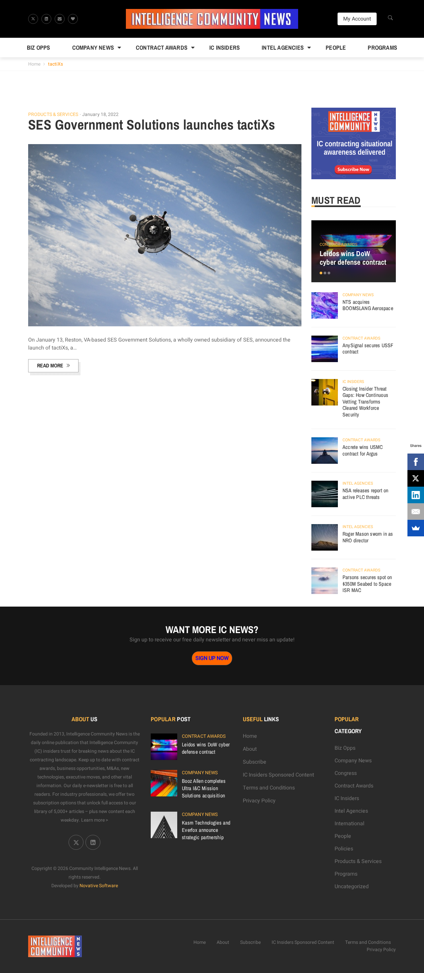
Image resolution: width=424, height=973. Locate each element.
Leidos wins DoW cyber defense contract (353, 257)
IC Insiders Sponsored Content (278, 775)
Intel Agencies (283, 47)
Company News (93, 47)
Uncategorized (352, 887)
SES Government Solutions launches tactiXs (151, 124)
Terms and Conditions (269, 788)
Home (34, 64)
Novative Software (99, 885)
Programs (382, 47)
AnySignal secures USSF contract (368, 348)
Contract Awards (161, 47)
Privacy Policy (259, 801)
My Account (357, 19)
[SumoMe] (415, 528)
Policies (344, 849)
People (336, 47)
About (250, 749)
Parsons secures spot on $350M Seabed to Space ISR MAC (367, 583)
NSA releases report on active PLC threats (365, 494)
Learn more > (94, 820)
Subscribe (254, 762)
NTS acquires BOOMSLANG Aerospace (368, 305)
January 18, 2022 (100, 114)
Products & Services (53, 114)
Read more (50, 365)
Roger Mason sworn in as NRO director (368, 537)
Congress (346, 773)
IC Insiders (224, 47)
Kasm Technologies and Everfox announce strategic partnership (206, 830)
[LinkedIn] (415, 495)
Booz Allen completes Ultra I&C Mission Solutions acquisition (204, 788)
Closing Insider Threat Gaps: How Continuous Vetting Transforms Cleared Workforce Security (365, 401)
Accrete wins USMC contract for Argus (363, 450)
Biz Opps (38, 47)
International (349, 824)
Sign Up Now (212, 658)
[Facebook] (415, 462)
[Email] (415, 511)
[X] (415, 478)
